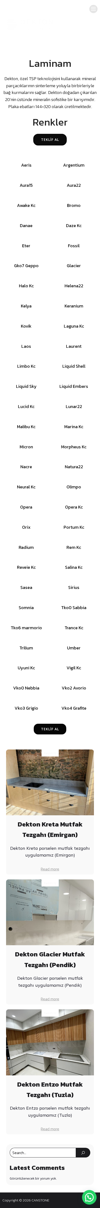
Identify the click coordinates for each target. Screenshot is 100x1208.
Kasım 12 (50, 753)
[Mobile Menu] (93, 9)
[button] (89, 1197)
